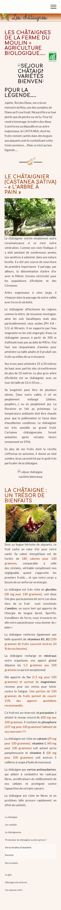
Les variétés (11, 824)
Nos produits (11, 863)
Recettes (9, 855)
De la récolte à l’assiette (18, 847)
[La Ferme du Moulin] (25, 6)
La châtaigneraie (13, 832)
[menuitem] (51, 6)
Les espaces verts (13, 890)
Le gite (8, 874)
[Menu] (51, 6)
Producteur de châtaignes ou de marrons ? (26, 840)
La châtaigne (11, 817)
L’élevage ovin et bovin (16, 882)
